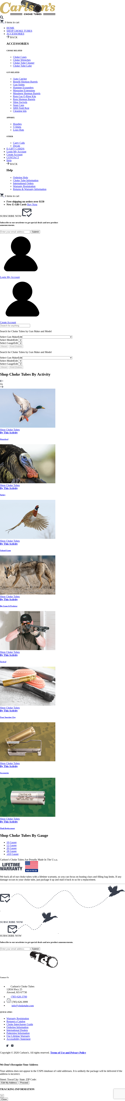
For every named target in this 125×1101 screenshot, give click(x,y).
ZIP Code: (31, 1079)
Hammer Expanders (23, 87)
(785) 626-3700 (19, 996)
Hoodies (17, 124)
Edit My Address (9, 1082)
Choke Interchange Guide (20, 1024)
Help (9, 160)
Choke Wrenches (22, 60)
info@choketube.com (23, 1005)
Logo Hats (18, 129)
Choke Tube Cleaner (23, 62)
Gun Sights (19, 84)
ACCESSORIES (15, 33)
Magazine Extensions (24, 90)
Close (4, 1099)
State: (23, 1079)
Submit (35, 232)
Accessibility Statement (18, 1039)
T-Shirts (17, 127)
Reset (4, 346)
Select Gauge (9, 343)
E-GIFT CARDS (15, 148)
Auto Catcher (20, 78)
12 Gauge (12, 845)
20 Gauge (12, 848)
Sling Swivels (20, 102)
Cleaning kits (20, 111)
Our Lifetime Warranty (18, 1036)
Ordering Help (20, 177)
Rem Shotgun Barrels (24, 99)
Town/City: (13, 1079)
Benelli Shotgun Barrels (25, 81)
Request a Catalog (16, 1021)
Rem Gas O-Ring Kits (24, 96)
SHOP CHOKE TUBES (19, 30)
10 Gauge (12, 842)
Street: (3, 1079)
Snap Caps (18, 105)
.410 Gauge (13, 854)
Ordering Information (17, 1027)
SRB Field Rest (21, 108)
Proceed (24, 1082)
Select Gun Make (11, 336)
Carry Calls (19, 142)
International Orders (23, 183)
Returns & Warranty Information (29, 189)
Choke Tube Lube (22, 65)
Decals (16, 145)
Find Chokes (16, 346)
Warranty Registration (24, 186)
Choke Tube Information (25, 180)
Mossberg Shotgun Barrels (26, 93)
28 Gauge (12, 851)
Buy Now (32, 204)
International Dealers (17, 1030)
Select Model (9, 340)
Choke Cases (20, 57)
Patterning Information (18, 1033)
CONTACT (13, 157)
